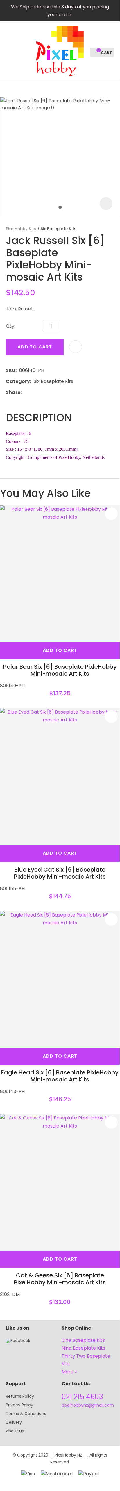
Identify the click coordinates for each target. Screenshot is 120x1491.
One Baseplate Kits (83, 1340)
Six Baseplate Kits (58, 229)
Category (18, 381)
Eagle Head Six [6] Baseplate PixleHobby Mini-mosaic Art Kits (60, 1075)
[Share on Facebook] (25, 392)
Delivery (14, 1422)
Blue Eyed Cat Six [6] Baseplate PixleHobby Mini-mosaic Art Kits (60, 873)
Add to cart (34, 346)
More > (69, 1371)
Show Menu (9, 51)
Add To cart (60, 650)
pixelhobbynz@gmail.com (88, 1405)
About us (15, 1431)
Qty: (10, 326)
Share (13, 392)
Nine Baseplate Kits (83, 1348)
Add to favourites (111, 513)
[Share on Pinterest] (51, 392)
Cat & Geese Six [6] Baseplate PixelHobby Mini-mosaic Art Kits (60, 1278)
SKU (10, 370)
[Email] (42, 392)
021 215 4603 (82, 1396)
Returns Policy (20, 1396)
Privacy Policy (19, 1405)
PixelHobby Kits (21, 229)
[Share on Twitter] (33, 392)
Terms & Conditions (26, 1414)
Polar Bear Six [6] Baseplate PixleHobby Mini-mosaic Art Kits (60, 670)
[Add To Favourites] (75, 346)
